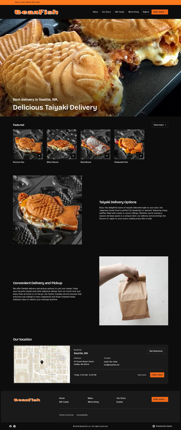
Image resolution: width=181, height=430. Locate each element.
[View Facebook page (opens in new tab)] (10, 426)
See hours (142, 375)
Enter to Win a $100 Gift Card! (27, 2)
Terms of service (66, 415)
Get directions (155, 351)
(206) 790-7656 (110, 362)
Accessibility (82, 415)
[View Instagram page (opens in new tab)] (14, 426)
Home (62, 398)
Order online (157, 374)
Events (120, 402)
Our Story (106, 12)
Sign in (146, 12)
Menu (95, 12)
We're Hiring (133, 12)
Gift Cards (119, 12)
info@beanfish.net (111, 365)
